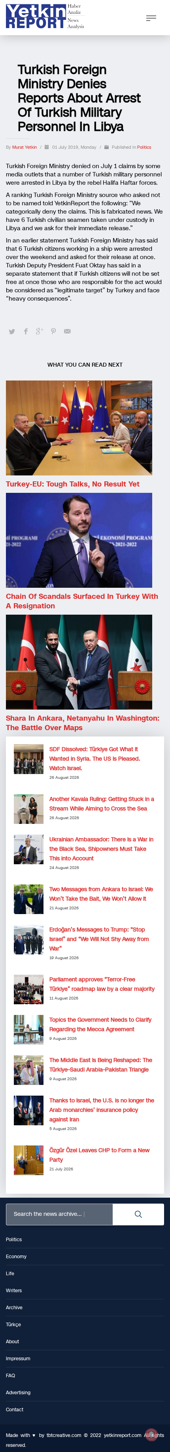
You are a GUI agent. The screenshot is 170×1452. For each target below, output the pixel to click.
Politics (144, 147)
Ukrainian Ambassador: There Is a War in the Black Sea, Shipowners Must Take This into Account (101, 849)
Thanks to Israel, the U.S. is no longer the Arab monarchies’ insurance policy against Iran (101, 1110)
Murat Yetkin (25, 147)
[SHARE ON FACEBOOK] (26, 331)
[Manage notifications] (151, 1434)
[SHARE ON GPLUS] (39, 331)
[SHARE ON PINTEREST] (53, 331)
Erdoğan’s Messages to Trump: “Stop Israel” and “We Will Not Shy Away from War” (99, 939)
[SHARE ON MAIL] (67, 331)
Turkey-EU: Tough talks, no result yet (73, 484)
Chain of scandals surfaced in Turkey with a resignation (82, 601)
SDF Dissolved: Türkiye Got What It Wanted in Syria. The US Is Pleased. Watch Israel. (94, 759)
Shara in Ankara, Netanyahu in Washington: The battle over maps (82, 723)
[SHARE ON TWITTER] (12, 332)
